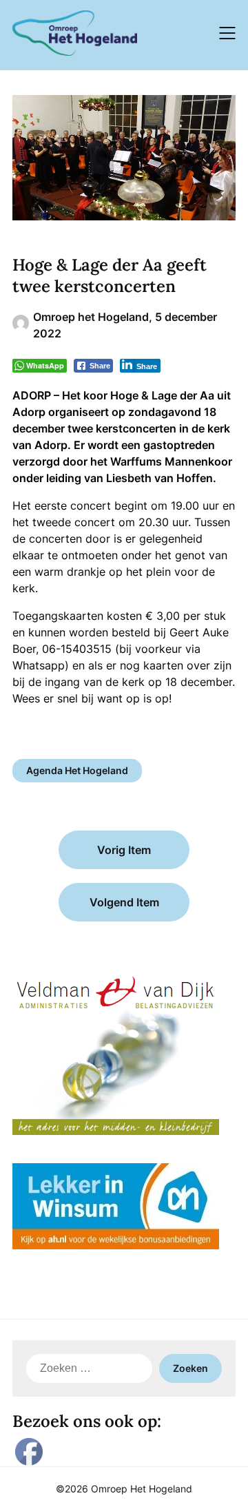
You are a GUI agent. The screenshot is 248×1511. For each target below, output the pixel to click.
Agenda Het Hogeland (77, 770)
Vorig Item (124, 850)
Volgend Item (124, 902)
